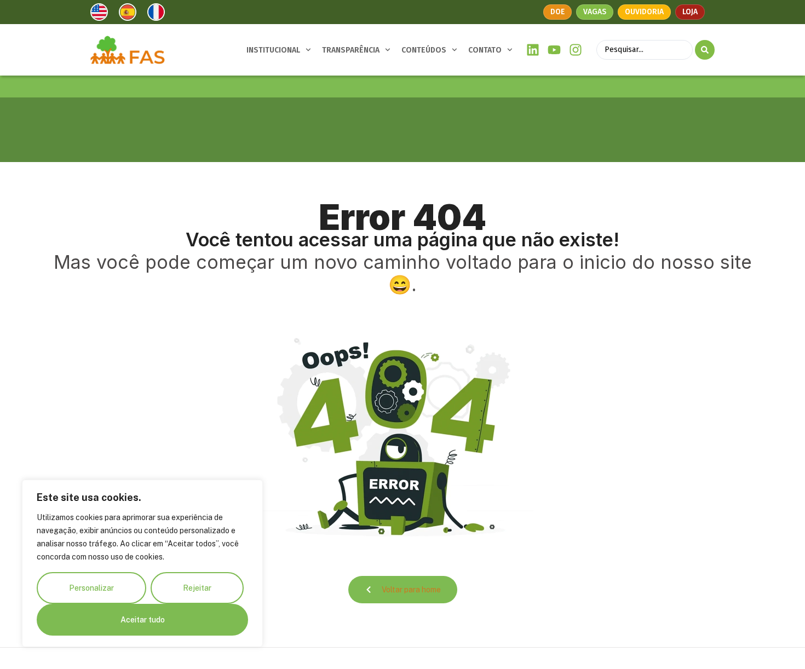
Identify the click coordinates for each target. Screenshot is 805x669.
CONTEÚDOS (423, 50)
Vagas (594, 11)
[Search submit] (705, 50)
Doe (557, 11)
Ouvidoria (644, 11)
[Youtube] (554, 50)
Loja (690, 11)
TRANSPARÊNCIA (351, 50)
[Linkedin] (533, 50)
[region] (142, 563)
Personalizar (91, 588)
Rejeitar (197, 588)
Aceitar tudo (142, 619)
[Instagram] (575, 50)
